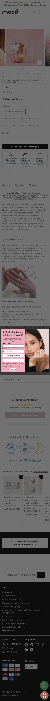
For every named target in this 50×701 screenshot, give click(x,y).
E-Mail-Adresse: (6, 343)
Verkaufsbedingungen (11, 366)
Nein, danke (13, 369)
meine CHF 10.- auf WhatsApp (13, 360)
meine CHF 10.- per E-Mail (13, 355)
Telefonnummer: (6, 348)
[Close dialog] (47, 330)
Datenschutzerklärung (18, 366)
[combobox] (4, 351)
